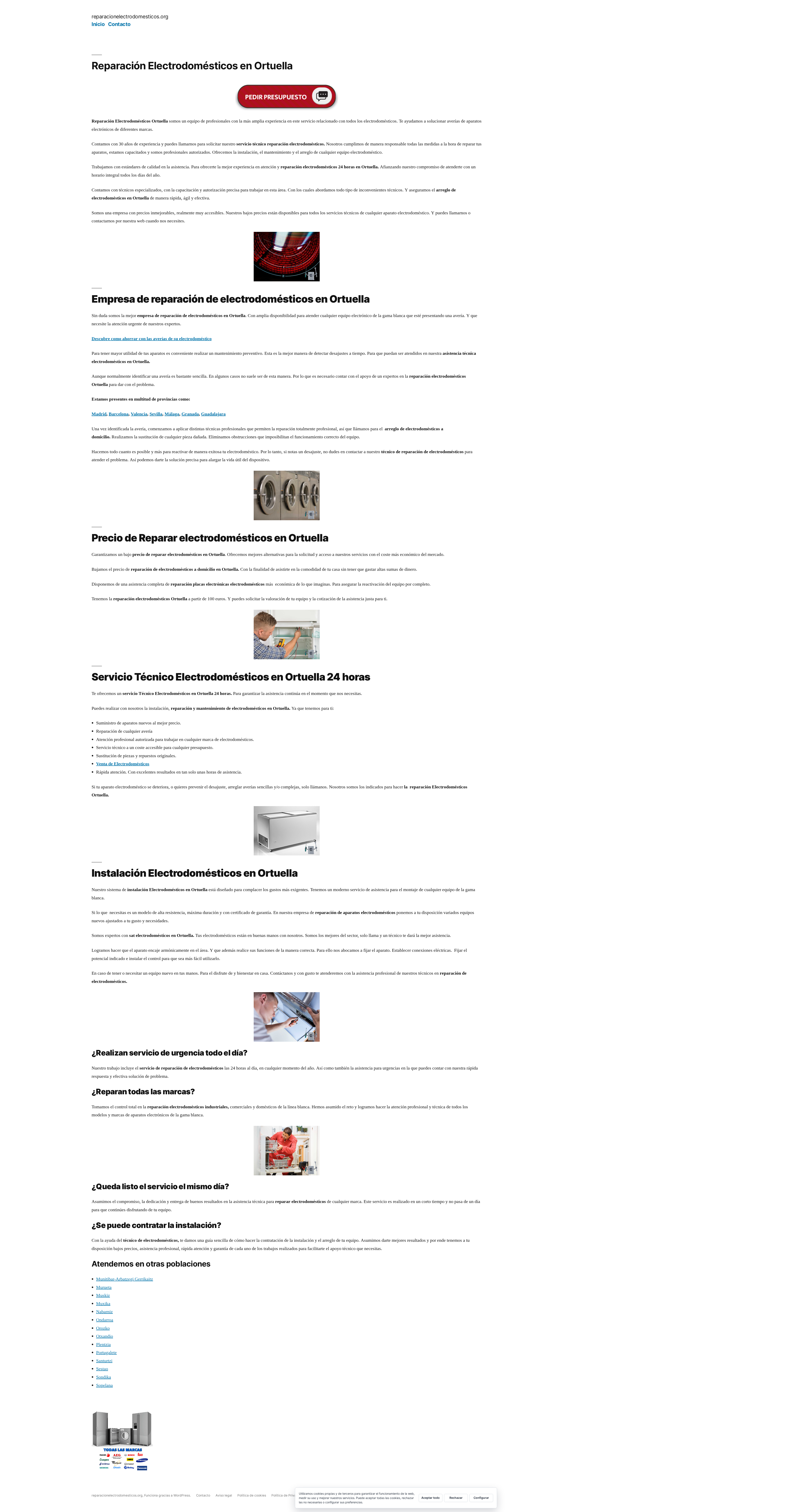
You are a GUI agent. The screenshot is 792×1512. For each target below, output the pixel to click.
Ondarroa (104, 1320)
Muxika (103, 1304)
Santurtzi (104, 1361)
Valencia (139, 414)
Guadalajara (213, 414)
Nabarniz (104, 1312)
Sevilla (156, 414)
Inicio (98, 24)
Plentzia (103, 1344)
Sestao (102, 1369)
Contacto (119, 24)
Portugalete (106, 1352)
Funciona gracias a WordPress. (168, 1495)
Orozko (103, 1328)
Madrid (99, 414)
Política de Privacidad (288, 1495)
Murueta (104, 1287)
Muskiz (103, 1295)
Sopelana (104, 1385)
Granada (190, 414)
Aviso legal (224, 1495)
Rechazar (456, 1497)
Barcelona (118, 414)
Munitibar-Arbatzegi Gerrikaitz (124, 1279)
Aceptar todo (430, 1497)
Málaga (172, 414)
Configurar (481, 1497)
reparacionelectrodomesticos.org (130, 16)
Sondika (103, 1377)
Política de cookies (251, 1495)
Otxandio (104, 1336)
